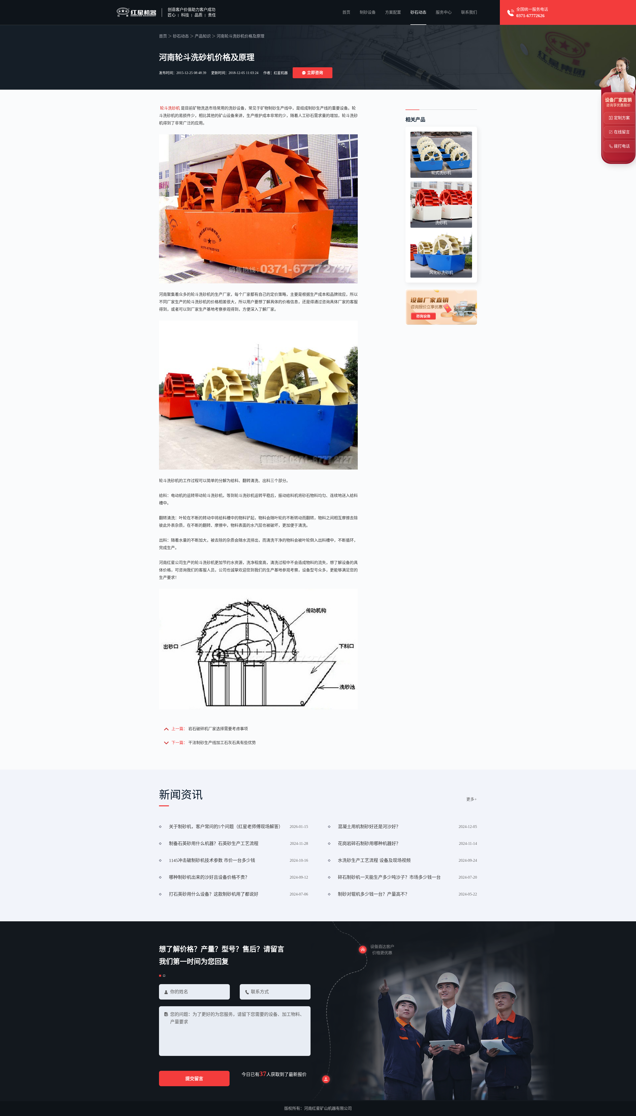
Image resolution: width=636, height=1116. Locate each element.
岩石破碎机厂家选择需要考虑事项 (218, 729)
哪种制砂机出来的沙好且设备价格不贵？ (209, 877)
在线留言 (622, 132)
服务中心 (444, 12)
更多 (471, 799)
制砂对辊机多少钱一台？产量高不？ (373, 894)
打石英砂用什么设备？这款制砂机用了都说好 (213, 894)
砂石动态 (418, 12)
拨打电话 (622, 146)
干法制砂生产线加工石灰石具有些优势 (222, 743)
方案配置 (393, 12)
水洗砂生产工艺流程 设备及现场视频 (374, 860)
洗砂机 (441, 223)
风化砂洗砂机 (441, 272)
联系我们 (469, 12)
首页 (346, 12)
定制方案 (622, 118)
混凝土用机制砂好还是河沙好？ (369, 826)
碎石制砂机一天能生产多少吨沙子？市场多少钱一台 (389, 877)
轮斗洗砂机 (170, 108)
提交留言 (194, 1078)
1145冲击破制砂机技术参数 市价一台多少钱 (212, 860)
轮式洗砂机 (441, 173)
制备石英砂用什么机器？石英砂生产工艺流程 (213, 843)
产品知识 (203, 36)
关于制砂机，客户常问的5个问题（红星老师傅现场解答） (226, 826)
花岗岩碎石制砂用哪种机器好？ (369, 843)
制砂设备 (368, 12)
